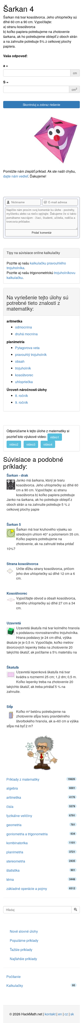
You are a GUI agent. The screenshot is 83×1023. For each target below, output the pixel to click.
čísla (40, 806)
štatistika (40, 870)
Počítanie (13, 976)
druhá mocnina (26, 333)
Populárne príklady (24, 940)
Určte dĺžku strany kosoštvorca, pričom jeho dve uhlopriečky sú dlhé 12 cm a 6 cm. (41, 571)
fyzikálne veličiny (40, 815)
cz (66, 1014)
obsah (19, 361)
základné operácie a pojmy (40, 888)
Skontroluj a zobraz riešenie (41, 104)
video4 (47, 444)
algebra (40, 788)
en (60, 1014)
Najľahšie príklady (23, 958)
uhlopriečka (24, 381)
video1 (54, 437)
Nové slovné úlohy (24, 931)
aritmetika (40, 797)
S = (5, 82)
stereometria (40, 861)
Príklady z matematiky (40, 779)
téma (40, 879)
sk (72, 1014)
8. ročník (21, 395)
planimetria (40, 852)
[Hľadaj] (75, 909)
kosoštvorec (24, 374)
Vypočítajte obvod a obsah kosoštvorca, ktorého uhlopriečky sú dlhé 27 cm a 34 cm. (41, 600)
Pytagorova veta (27, 347)
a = (5, 65)
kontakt (50, 1014)
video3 (30, 444)
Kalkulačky (40, 985)
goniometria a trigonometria (40, 833)
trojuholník (23, 368)
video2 (13, 444)
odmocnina (23, 327)
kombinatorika (40, 842)
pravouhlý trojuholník (31, 354)
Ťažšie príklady (21, 949)
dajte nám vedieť (15, 176)
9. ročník (21, 402)
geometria (40, 824)
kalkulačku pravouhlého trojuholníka (36, 265)
